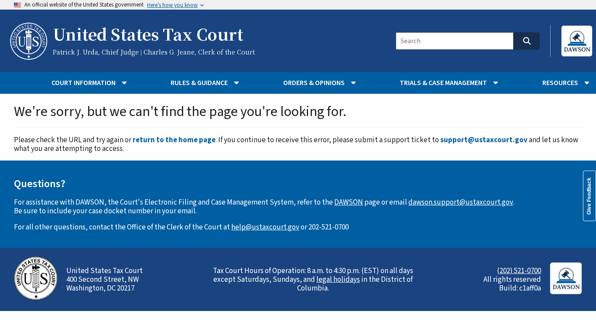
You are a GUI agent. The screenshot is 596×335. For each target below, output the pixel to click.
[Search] (527, 41)
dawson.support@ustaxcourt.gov (460, 202)
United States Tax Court (148, 35)
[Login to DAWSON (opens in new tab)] (577, 41)
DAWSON (348, 202)
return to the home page (174, 140)
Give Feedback (589, 196)
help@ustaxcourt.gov (265, 227)
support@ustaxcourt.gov (483, 140)
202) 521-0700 (520, 271)
